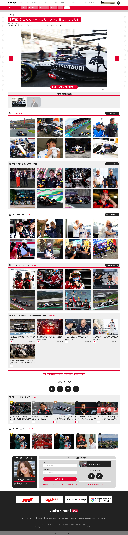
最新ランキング (44, 7)
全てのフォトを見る (111, 113)
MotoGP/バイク (62, 2)
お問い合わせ (102, 518)
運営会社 (73, 518)
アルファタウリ (69, 374)
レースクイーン (86, 2)
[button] (117, 58)
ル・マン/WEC (53, 2)
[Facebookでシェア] (60, 389)
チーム (61, 7)
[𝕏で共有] (52, 389)
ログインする (59, 479)
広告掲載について (51, 518)
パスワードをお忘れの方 (52, 484)
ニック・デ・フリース (80, 374)
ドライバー (53, 7)
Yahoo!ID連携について (96, 484)
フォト (67, 7)
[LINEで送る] (68, 389)
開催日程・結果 (33, 7)
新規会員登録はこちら (70, 484)
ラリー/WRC (71, 2)
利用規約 (40, 518)
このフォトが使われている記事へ (63, 87)
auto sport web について (87, 518)
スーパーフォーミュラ (42, 2)
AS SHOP (93, 2)
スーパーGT (32, 2)
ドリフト (78, 2)
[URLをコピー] (76, 389)
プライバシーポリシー (28, 518)
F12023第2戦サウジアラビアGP (56, 374)
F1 (27, 2)
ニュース (24, 7)
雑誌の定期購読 (63, 518)
